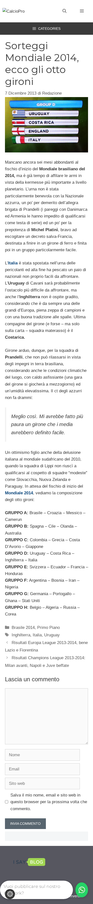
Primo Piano (48, 627)
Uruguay (52, 635)
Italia (37, 635)
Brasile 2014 (23, 627)
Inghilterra (21, 635)
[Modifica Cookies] (10, 894)
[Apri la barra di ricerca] (64, 11)
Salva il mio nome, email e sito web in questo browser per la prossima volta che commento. (48, 802)
